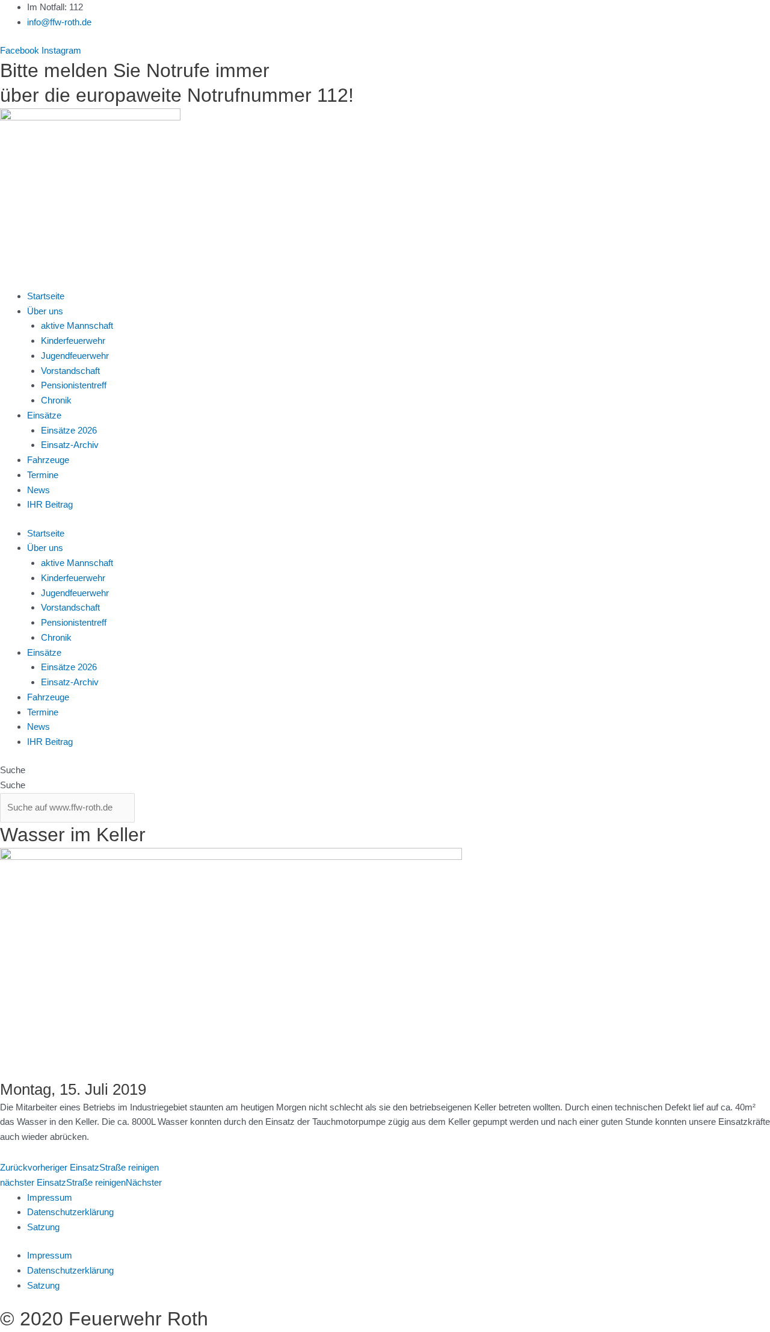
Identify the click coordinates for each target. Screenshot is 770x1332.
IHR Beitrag (50, 504)
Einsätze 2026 (69, 430)
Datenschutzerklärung (70, 1212)
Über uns (45, 311)
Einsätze (44, 415)
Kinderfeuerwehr (73, 340)
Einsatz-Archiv (70, 445)
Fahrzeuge (48, 460)
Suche (12, 770)
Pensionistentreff (73, 385)
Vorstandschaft (70, 371)
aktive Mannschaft (77, 325)
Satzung (43, 1227)
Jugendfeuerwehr (75, 355)
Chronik (56, 400)
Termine (42, 475)
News (38, 490)
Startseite (45, 296)
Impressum (49, 1197)
